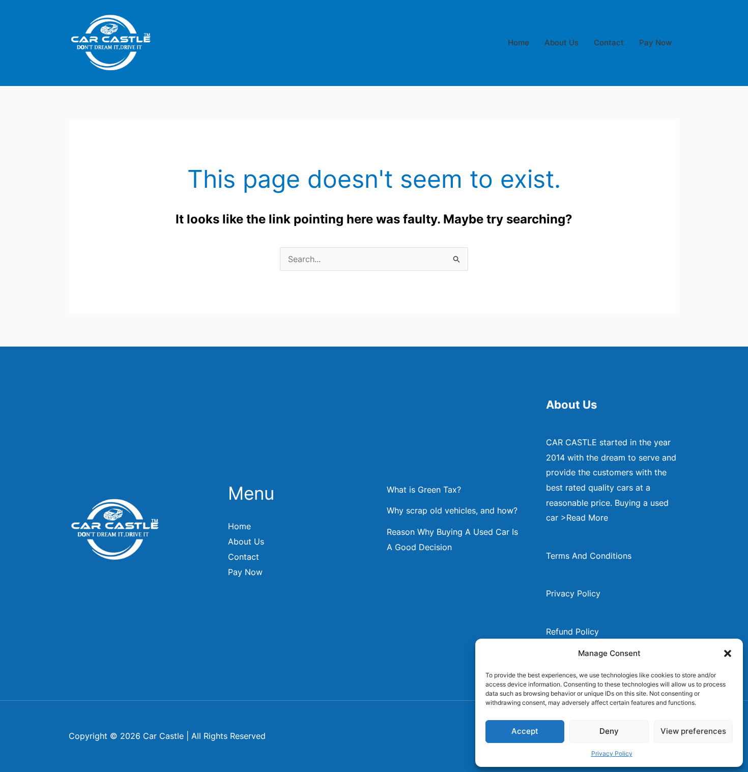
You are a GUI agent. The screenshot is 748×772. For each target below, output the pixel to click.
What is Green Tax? (424, 489)
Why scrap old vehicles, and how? (452, 510)
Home (518, 42)
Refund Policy (572, 631)
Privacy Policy (611, 753)
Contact (609, 42)
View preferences (693, 731)
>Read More (584, 517)
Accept (524, 731)
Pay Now (655, 42)
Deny (609, 731)
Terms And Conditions (588, 556)
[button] (728, 653)
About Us (561, 42)
